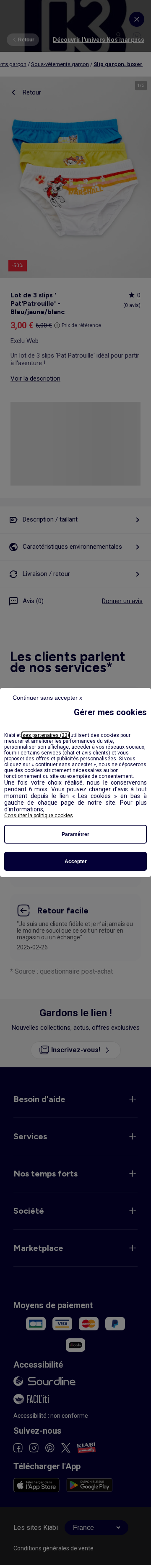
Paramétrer (75, 834)
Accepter (76, 861)
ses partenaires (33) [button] (45, 735)
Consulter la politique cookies (38, 815)
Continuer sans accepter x (47, 697)
